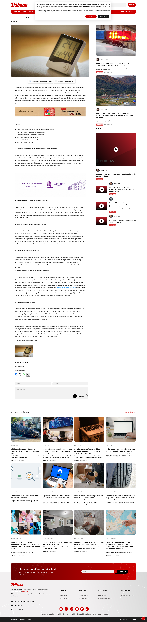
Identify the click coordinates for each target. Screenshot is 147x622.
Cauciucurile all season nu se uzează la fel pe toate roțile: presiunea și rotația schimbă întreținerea (120, 498)
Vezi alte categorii (125, 11)
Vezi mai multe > (130, 412)
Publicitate (13, 460)
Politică (31, 11)
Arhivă (105, 614)
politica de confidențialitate (82, 4)
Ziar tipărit (97, 614)
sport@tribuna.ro (84, 598)
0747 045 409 (64, 595)
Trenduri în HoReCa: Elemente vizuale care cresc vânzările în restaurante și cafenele (57, 451)
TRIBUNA (25, 592)
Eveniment (16, 11)
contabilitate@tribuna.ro (128, 595)
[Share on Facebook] (16, 375)
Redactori (82, 591)
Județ (24, 11)
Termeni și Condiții (48, 614)
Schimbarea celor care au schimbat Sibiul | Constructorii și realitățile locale (121, 189)
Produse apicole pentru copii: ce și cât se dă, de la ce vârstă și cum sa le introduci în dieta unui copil (88, 498)
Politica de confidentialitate (81, 614)
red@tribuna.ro (18, 605)
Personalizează (103, 16)
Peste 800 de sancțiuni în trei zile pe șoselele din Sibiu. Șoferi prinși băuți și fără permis (114, 64)
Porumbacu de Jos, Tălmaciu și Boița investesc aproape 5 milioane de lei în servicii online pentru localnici (115, 115)
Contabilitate (126, 591)
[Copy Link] (28, 375)
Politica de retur (63, 614)
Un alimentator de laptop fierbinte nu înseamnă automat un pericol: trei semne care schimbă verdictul (88, 451)
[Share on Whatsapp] (24, 375)
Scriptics (133, 619)
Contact (131, 5)
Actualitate (100, 72)
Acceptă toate (91, 16)
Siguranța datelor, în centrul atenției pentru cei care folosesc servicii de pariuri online (56, 498)
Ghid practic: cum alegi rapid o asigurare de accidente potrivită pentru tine (26, 451)
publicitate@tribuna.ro (105, 598)
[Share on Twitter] (20, 375)
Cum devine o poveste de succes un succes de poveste (122, 221)
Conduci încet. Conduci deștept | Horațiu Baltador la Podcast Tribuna (116, 175)
